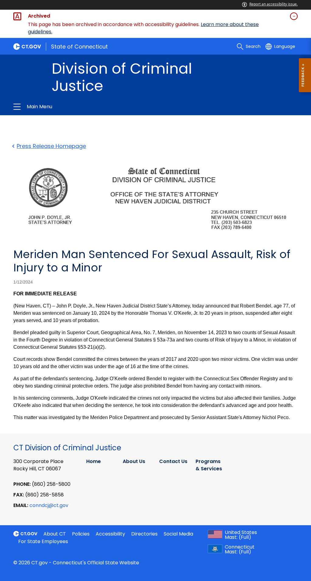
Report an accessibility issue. (273, 4)
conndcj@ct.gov (48, 505)
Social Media (178, 533)
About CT (54, 533)
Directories (144, 533)
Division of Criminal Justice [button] (91, 106)
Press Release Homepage (51, 146)
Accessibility (110, 533)
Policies (81, 533)
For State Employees (43, 541)
